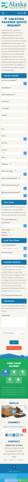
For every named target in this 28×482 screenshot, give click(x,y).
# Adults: (4, 232)
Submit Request (14, 348)
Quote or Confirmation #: (9, 178)
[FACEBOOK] (7, 435)
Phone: (3, 157)
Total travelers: (6, 230)
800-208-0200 (9, 454)
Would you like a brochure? (9, 185)
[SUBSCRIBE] (24, 431)
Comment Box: (5, 315)
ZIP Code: (4, 143)
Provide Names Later (10, 219)
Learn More (12, 480)
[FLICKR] (14, 435)
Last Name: (4, 108)
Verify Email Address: (7, 94)
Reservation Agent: (7, 171)
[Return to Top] (14, 467)
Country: (4, 150)
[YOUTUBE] (17, 435)
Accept (24, 480)
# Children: (4, 235)
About (12, 460)
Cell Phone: (4, 164)
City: (2, 129)
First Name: (4, 101)
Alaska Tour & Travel (14, 5)
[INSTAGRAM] (10, 435)
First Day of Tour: (6, 252)
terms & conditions (14, 291)
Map (5, 460)
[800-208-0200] (3, 13)
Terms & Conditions (14, 471)
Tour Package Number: (8, 245)
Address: (4, 115)
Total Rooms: (5, 222)
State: (3, 136)
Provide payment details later (13, 295)
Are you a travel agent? (8, 80)
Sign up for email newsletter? (10, 192)
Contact (20, 460)
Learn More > (22, 394)
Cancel (14, 342)
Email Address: (5, 88)
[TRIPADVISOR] (21, 435)
